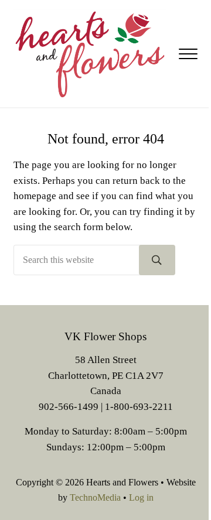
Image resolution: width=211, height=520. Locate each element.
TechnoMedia (95, 497)
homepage (34, 195)
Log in (141, 497)
